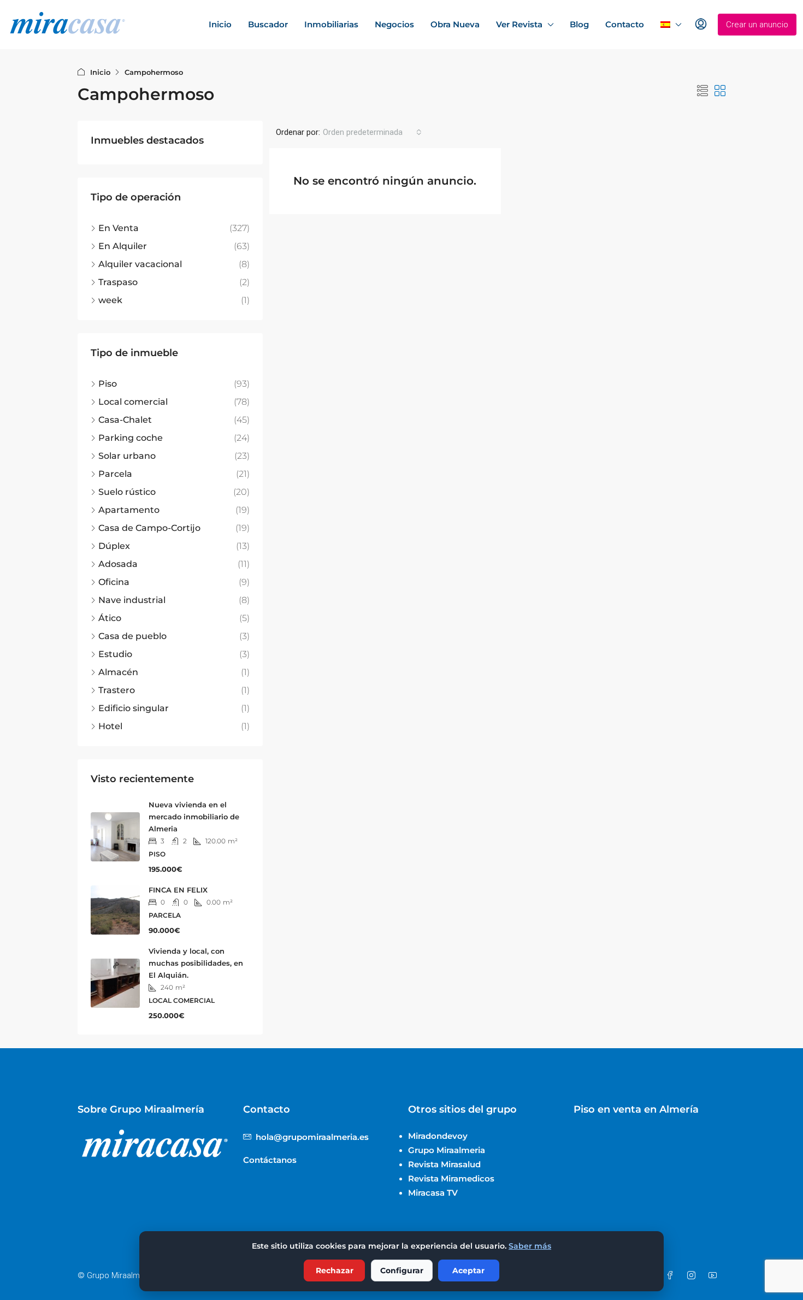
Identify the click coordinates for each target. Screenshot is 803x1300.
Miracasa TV (433, 1192)
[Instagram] (693, 1276)
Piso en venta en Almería (636, 1109)
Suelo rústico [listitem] (127, 492)
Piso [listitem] (107, 384)
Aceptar (468, 1270)
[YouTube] (714, 1276)
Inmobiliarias (331, 24)
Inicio (220, 24)
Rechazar (334, 1270)
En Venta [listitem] (118, 228)
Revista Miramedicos (451, 1178)
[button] (702, 91)
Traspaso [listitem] (118, 282)
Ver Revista (519, 24)
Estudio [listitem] (115, 654)
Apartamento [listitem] (129, 510)
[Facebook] (672, 1276)
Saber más (530, 1246)
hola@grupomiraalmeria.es (312, 1137)
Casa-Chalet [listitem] (125, 420)
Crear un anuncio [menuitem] (757, 24)
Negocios (394, 24)
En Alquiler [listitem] (122, 246)
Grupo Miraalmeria (446, 1150)
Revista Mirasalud (444, 1164)
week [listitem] (110, 300)
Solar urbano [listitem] (127, 456)
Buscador (268, 24)
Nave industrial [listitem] (132, 600)
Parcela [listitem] (115, 474)
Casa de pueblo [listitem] (132, 636)
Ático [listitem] (109, 618)
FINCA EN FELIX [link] (178, 889)
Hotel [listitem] (110, 726)
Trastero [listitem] (116, 690)
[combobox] (372, 132)
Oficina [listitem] (113, 582)
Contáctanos (270, 1160)
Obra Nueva (455, 24)
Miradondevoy (438, 1136)
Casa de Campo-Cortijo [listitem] (149, 528)
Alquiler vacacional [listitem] (140, 264)
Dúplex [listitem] (114, 546)
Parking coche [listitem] (130, 438)
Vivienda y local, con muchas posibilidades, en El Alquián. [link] (196, 963)
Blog (579, 24)
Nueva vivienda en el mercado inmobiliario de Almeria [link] (194, 816)
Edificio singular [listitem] (133, 708)
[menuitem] (700, 24)
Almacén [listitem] (118, 672)
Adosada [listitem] (118, 564)
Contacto (624, 24)
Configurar (401, 1270)
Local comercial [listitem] (133, 402)
